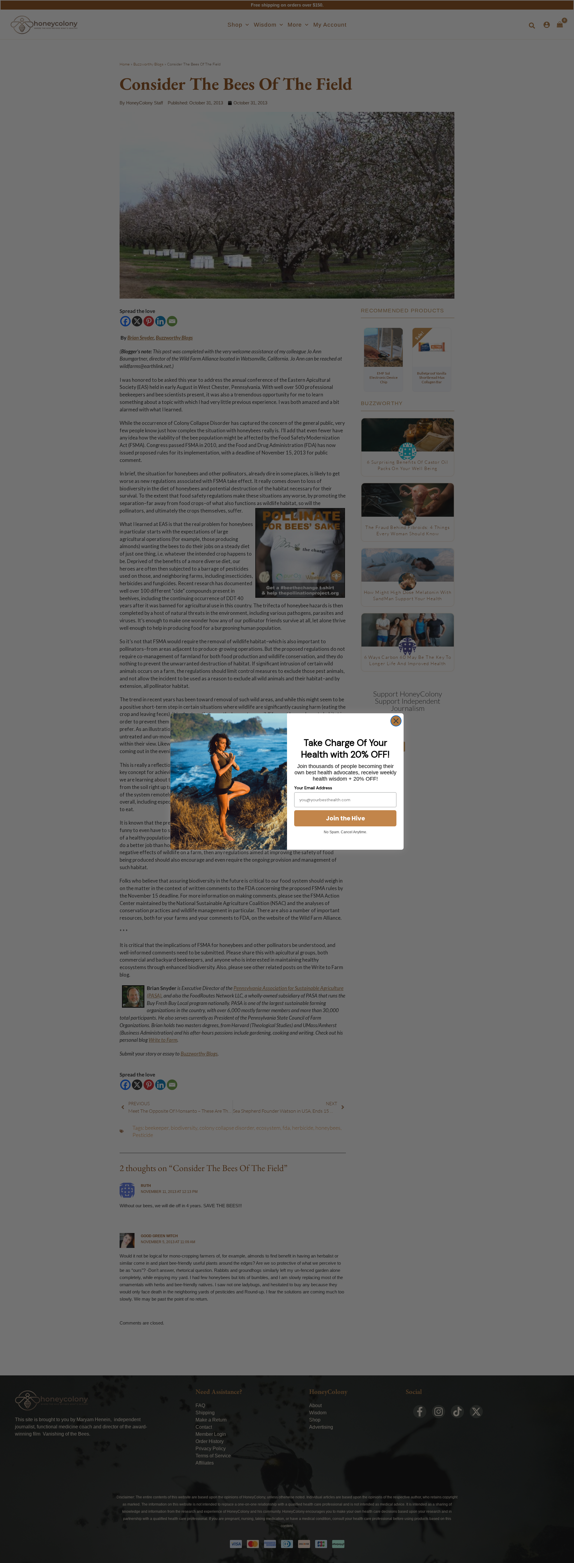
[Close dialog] (396, 721)
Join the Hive (345, 818)
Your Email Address (313, 787)
